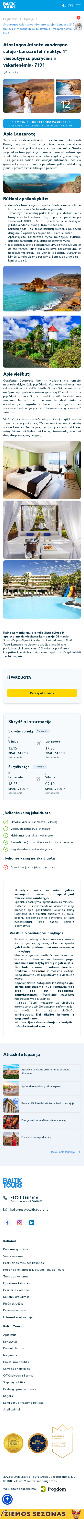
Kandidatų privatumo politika (23, 1403)
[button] (7, 1499)
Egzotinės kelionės (16, 1283)
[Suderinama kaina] (78, 17)
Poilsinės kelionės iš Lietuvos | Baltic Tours (33, 1270)
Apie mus (10, 1335)
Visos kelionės (13, 1256)
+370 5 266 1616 (24, 1198)
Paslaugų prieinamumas (19, 1389)
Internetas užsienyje (18, 1317)
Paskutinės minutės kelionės (23, 1263)
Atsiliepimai (11, 1409)
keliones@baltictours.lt (29, 1210)
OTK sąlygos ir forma (18, 1376)
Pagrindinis (10, 19)
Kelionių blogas (13, 1348)
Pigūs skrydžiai (13, 1304)
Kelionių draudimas (16, 1297)
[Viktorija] (78, 26)
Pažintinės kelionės (17, 1290)
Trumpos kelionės (16, 1276)
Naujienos (10, 1355)
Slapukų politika (14, 1382)
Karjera (8, 1396)
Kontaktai (10, 1342)
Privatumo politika (16, 1362)
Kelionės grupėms (16, 1249)
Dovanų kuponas (14, 1310)
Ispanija (29, 19)
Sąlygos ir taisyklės (16, 1369)
